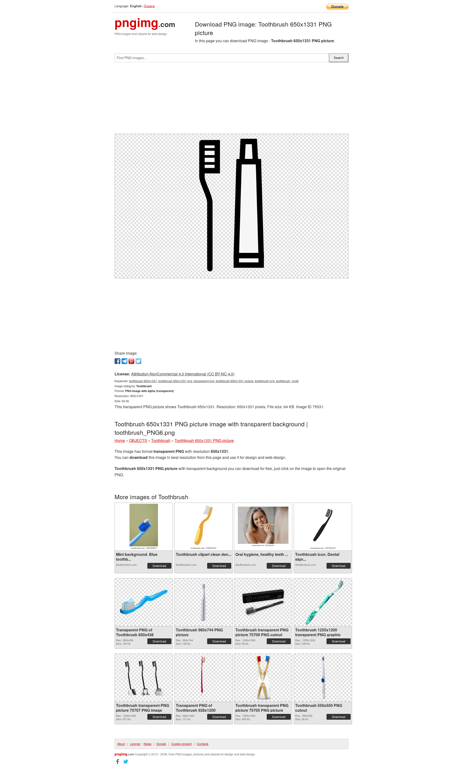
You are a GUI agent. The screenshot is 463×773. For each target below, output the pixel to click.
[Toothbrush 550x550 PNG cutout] (323, 678)
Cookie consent (181, 744)
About (121, 744)
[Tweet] (138, 361)
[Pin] (131, 361)
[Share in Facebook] (117, 361)
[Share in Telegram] (124, 361)
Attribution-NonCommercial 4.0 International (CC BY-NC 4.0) (182, 374)
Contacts (202, 744)
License (135, 744)
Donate (161, 744)
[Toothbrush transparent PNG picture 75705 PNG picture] (263, 678)
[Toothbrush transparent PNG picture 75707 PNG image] (144, 678)
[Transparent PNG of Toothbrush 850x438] (144, 602)
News (147, 744)
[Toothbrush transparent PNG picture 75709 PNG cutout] (263, 602)
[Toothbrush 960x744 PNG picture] (203, 602)
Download (159, 566)
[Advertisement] (231, 100)
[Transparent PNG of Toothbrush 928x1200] (203, 678)
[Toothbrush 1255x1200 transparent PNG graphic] (323, 602)
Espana (149, 6)
